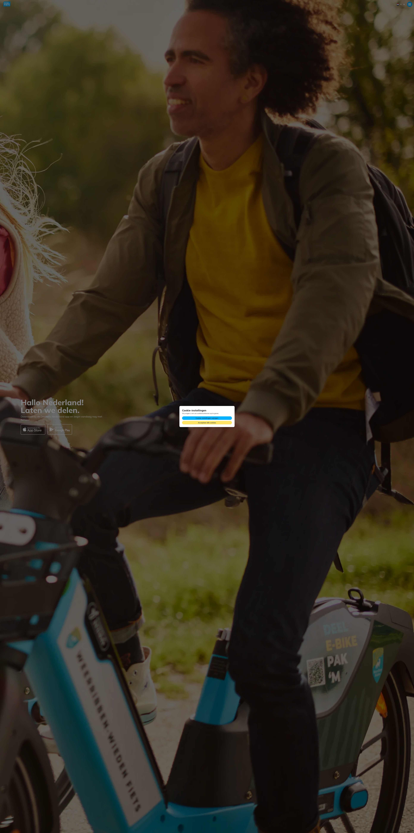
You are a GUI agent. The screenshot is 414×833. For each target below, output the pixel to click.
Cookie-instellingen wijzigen (207, 418)
